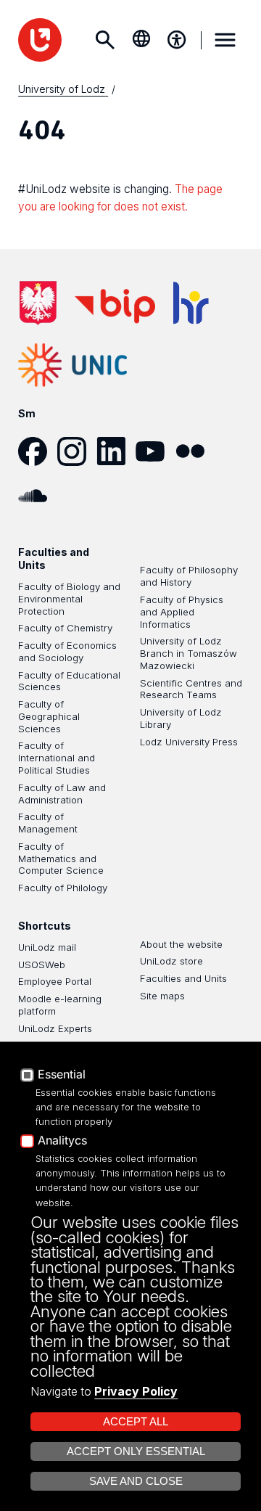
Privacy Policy (136, 1391)
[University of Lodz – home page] (40, 40)
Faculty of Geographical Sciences (49, 716)
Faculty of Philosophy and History (189, 576)
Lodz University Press (189, 742)
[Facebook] (37, 451)
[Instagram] (76, 451)
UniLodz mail (47, 947)
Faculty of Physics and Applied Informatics (181, 612)
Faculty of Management (48, 823)
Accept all (135, 1422)
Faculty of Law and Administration (62, 794)
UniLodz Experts (55, 1028)
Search (105, 40)
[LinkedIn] (116, 451)
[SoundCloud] (37, 495)
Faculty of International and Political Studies (56, 758)
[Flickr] (195, 451)
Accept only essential (136, 1451)
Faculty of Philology (62, 887)
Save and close (136, 1481)
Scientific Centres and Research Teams (191, 689)
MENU (225, 40)
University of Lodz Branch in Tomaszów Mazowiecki (188, 653)
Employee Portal (54, 981)
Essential (62, 1074)
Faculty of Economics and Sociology (67, 651)
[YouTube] (155, 451)
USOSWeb (41, 964)
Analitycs (62, 1140)
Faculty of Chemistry (65, 628)
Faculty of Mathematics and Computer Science (61, 858)
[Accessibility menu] (176, 40)
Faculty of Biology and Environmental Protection (69, 599)
